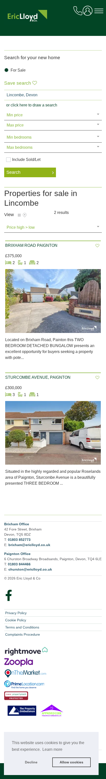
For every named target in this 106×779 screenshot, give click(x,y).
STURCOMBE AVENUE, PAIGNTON (38, 377)
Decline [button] (31, 762)
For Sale (18, 70)
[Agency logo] (53, 20)
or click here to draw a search (31, 105)
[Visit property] (53, 303)
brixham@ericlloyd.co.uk (29, 545)
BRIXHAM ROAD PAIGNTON (31, 245)
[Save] (97, 245)
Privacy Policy (16, 613)
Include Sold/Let (26, 160)
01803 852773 (19, 540)
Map (24, 215)
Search (13, 172)
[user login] (88, 12)
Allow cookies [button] (71, 762)
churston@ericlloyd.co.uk (30, 569)
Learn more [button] (52, 749)
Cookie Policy (15, 620)
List (19, 215)
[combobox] (53, 95)
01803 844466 (19, 564)
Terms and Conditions (22, 627)
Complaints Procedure (22, 634)
